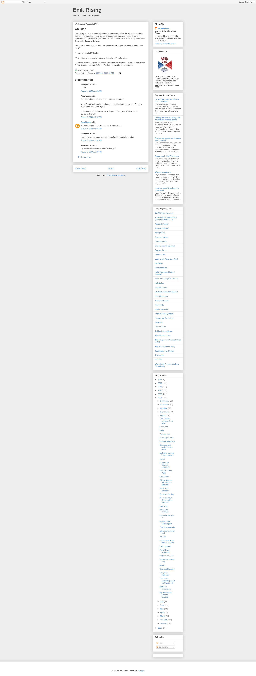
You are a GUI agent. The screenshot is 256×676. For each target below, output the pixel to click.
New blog (163, 506)
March (163, 616)
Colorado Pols (161, 241)
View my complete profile (165, 43)
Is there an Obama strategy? (164, 465)
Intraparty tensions (164, 511)
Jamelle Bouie (161, 287)
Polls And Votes (161, 309)
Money (162, 565)
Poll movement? (166, 556)
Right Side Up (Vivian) (164, 313)
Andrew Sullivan (161, 228)
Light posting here (167, 441)
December (164, 401)
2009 (160, 394)
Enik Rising (87, 10)
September (165, 412)
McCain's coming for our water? (167, 454)
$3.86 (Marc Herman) (164, 213)
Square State (160, 327)
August (163, 415)
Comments (163, 647)
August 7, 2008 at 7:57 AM (91, 117)
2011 (160, 387)
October (163, 408)
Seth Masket (86, 122)
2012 (160, 383)
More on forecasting (165, 587)
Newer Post (80, 168)
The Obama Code (167, 527)
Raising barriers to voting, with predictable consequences (167, 119)
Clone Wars (164, 477)
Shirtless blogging (167, 569)
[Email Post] (119, 73)
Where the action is (163, 172)
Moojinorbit (159, 305)
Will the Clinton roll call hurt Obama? (166, 482)
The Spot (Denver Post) (165, 346)
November (164, 404)
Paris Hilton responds (164, 551)
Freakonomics (161, 268)
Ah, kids (80, 29)
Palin (162, 430)
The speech (165, 434)
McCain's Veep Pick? (166, 472)
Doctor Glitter (160, 254)
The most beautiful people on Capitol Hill (167, 580)
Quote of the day (167, 494)
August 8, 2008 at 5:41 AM (91, 140)
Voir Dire (158, 359)
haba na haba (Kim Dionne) (166, 279)
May (162, 609)
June (162, 605)
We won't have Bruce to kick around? (166, 500)
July (162, 601)
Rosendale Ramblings (164, 318)
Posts (160, 643)
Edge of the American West (166, 259)
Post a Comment (84, 157)
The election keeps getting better (166, 421)
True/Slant (159, 355)
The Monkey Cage (163, 335)
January (163, 623)
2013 (160, 379)
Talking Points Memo (163, 331)
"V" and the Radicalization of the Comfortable (167, 100)
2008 (160, 398)
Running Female (167, 438)
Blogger (141, 671)
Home (111, 168)
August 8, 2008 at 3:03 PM (91, 152)
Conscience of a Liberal (165, 246)
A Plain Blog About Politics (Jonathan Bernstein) (166, 218)
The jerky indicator (164, 573)
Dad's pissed (165, 546)
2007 (160, 628)
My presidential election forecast (166, 594)
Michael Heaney (162, 300)
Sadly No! (159, 322)
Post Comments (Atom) (116, 175)
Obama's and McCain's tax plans (166, 447)
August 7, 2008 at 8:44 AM (91, 129)
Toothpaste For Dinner (164, 351)
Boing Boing (160, 233)
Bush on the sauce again (166, 522)
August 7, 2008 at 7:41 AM (91, 91)
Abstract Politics (161, 224)
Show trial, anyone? (164, 489)
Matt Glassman (161, 296)
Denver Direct (161, 250)
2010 (160, 390)
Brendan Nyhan (161, 237)
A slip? (162, 459)
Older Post (141, 168)
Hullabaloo (159, 283)
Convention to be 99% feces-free (167, 541)
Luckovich (164, 427)
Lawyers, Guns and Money (166, 292)
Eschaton (159, 263)
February (164, 620)
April (162, 612)
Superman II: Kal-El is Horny (167, 156)
